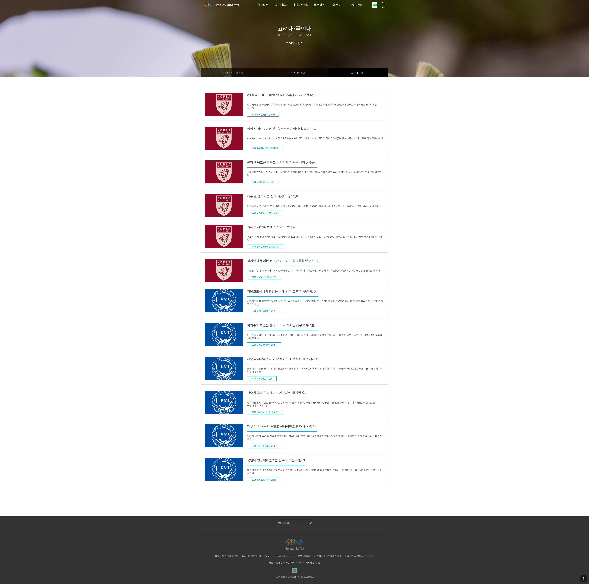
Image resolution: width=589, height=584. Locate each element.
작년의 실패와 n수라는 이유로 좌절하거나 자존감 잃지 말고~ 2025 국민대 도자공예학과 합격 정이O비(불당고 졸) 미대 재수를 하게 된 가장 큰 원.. (314, 438)
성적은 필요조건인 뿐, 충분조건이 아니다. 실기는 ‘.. (281, 128)
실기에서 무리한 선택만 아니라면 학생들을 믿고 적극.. (283, 260)
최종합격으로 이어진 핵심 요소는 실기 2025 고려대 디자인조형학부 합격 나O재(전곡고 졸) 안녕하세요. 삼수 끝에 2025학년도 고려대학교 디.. (314, 173)
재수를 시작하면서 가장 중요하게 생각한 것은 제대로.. (283, 359)
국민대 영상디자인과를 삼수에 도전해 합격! (276, 460)
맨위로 (583, 578)
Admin (588, 0)
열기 (383, 5)
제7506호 (369, 556)
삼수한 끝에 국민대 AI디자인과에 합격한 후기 (277, 392)
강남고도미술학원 (227, 5)
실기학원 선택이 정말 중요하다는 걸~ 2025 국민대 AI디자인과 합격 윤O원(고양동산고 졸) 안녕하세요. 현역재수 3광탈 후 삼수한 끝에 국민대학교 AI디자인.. (312, 404)
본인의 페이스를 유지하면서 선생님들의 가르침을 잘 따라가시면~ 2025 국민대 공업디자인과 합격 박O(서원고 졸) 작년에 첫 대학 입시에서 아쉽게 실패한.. (314, 370)
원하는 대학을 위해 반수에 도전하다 (271, 227)
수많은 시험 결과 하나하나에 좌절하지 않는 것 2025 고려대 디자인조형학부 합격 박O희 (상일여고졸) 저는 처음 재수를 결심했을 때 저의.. (314, 270)
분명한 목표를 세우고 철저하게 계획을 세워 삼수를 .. (282, 162)
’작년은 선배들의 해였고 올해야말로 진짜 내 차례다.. (282, 426)
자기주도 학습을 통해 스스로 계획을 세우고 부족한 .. (282, 325)
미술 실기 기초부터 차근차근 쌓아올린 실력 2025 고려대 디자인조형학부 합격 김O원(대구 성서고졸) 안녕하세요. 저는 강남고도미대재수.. (314, 206)
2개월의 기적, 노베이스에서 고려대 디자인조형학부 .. (282, 95)
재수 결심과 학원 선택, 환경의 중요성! (272, 196)
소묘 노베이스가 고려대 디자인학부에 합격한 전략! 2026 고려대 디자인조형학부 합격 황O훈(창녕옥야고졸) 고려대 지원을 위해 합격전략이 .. (315, 140)
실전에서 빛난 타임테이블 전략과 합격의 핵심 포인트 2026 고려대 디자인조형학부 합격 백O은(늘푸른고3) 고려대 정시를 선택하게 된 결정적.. (312, 106)
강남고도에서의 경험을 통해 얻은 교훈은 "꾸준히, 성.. (282, 291)
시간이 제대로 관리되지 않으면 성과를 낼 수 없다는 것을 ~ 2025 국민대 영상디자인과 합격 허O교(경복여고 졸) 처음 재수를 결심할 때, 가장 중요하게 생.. (315, 303)
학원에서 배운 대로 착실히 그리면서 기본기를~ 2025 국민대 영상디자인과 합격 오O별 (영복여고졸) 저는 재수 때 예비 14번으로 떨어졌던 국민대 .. (314, 471)
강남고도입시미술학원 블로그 (374, 5)
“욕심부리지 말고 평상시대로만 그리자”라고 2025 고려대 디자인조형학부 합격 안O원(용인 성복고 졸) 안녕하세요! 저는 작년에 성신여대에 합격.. (314, 238)
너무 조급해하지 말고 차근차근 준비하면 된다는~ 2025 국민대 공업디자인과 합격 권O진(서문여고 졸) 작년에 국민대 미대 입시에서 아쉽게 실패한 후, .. (314, 336)
